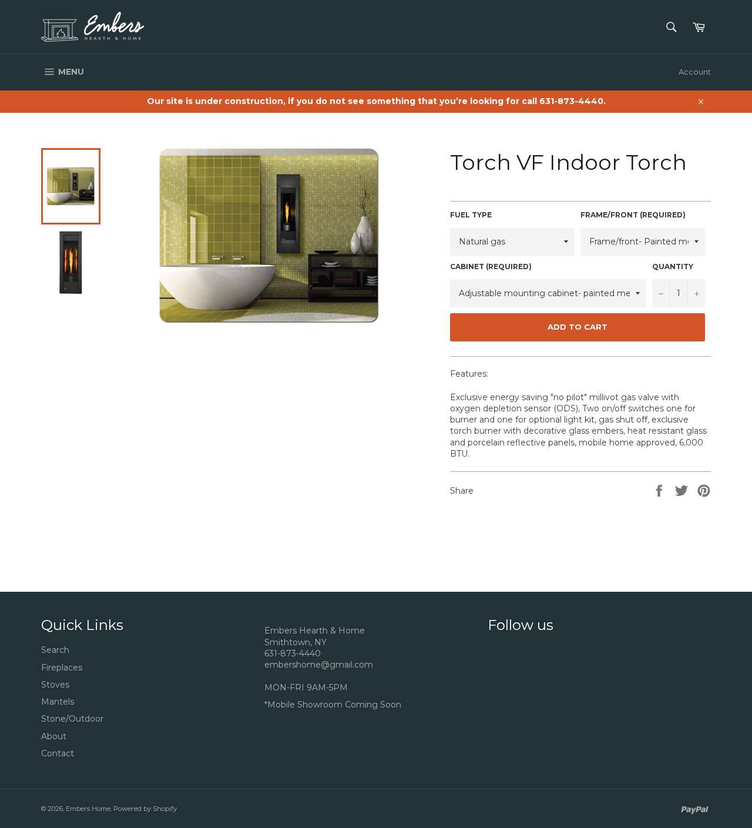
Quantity (672, 266)
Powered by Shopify (145, 808)
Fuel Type (471, 214)
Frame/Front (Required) (633, 214)
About (53, 736)
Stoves (55, 684)
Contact (57, 753)
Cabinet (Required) (491, 266)
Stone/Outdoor (72, 718)
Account (695, 71)
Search (55, 650)
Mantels (57, 701)
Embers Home (88, 808)
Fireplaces (61, 667)
